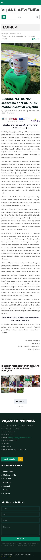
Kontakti (6, 490)
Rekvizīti (6, 493)
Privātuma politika (6, 557)
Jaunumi (12, 34)
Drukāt (36, 39)
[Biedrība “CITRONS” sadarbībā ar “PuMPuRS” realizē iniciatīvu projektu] (5, 378)
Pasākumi (7, 482)
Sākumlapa (4, 34)
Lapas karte (8, 471)
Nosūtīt (20, 539)
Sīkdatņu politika (9, 475)
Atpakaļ (21, 401)
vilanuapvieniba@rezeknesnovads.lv (20, 438)
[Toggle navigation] (3, 17)
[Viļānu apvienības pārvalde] (20, 11)
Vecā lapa (7, 479)
